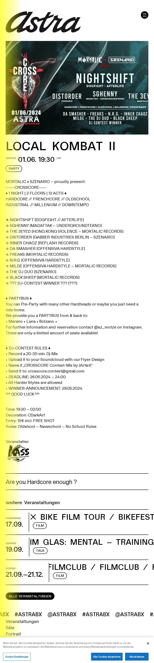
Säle (10, 627)
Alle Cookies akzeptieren (107, 656)
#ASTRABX (75, 614)
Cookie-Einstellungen (17, 656)
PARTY (14, 168)
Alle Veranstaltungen (30, 596)
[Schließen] (148, 643)
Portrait (13, 633)
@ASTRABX (41, 614)
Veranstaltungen (22, 621)
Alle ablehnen (136, 656)
